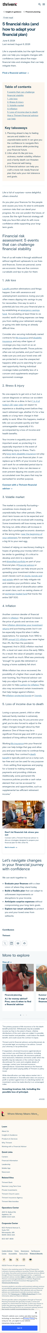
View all (5, 962)
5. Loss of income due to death (22, 112)
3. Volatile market (15, 105)
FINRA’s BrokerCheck (29, 1294)
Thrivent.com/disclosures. (10, 1283)
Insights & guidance (13, 12)
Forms (17, 1251)
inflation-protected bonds (18, 695)
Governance (25, 1251)
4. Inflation (12, 108)
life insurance (22, 337)
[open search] (39, 4)
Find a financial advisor (14, 73)
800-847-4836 (7, 1239)
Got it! (19, 1328)
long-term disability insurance (21, 454)
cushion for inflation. (29, 685)
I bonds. (38, 695)
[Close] (36, 1312)
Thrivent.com (15, 1294)
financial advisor (26, 565)
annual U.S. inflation (17, 639)
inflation (14, 618)
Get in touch (10, 847)
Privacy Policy (29, 1318)
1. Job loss (12, 98)
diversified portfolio (16, 561)
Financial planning (33, 12)
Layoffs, (6, 288)
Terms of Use (23, 1253)
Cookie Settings (7, 1251)
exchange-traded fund (16, 594)
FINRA (23, 1277)
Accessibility (13, 1253)
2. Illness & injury (15, 102)
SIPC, (30, 1277)
